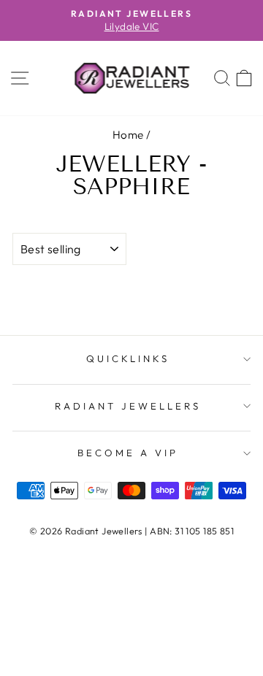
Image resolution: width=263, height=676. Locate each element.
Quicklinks (128, 358)
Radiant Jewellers (128, 406)
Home (128, 135)
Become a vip (127, 452)
